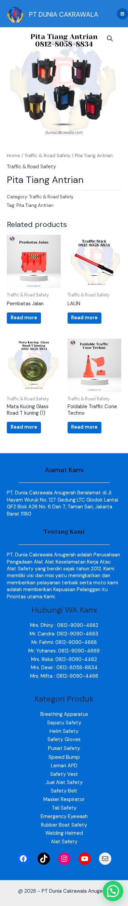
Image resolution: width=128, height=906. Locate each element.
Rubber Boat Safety (64, 825)
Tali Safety (64, 808)
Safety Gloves (64, 739)
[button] (110, 38)
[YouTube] (85, 859)
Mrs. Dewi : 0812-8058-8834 (64, 667)
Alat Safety (64, 842)
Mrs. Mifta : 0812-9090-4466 (64, 676)
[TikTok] (44, 859)
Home (13, 155)
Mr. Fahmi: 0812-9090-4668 (64, 642)
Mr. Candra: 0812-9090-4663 (64, 634)
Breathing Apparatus (64, 714)
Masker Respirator (64, 799)
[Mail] (105, 859)
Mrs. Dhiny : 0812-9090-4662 (64, 625)
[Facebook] (23, 859)
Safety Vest (64, 774)
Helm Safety (64, 731)
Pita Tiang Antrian (35, 205)
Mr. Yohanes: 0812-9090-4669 (64, 651)
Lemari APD (64, 766)
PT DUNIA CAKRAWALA (63, 14)
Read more (24, 317)
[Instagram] (64, 859)
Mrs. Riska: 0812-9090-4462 (64, 659)
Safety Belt (64, 791)
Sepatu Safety (64, 723)
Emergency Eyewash (64, 816)
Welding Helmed (64, 833)
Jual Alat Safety (64, 782)
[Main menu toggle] (122, 13)
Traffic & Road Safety (47, 155)
